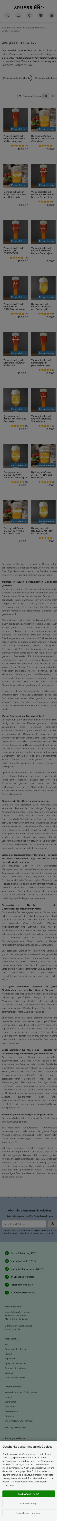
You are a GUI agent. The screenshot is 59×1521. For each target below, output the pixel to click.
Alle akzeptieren (28, 1494)
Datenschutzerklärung (22, 1481)
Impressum (8, 1485)
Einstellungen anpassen (28, 1513)
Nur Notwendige (28, 1503)
